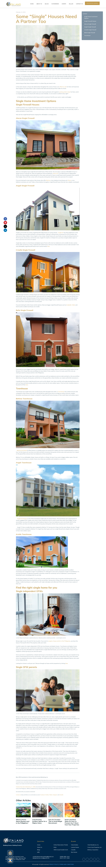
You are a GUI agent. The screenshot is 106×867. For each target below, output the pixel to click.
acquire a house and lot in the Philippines (59, 641)
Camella (73, 849)
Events (64, 4)
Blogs (47, 4)
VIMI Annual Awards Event (61, 849)
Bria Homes (74, 852)
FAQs (55, 847)
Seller (71, 4)
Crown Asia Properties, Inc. (94, 847)
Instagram (54, 794)
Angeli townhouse (22, 518)
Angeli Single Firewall (90, 27)
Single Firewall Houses (90, 21)
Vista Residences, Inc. (93, 845)
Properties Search (92, 3)
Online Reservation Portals (61, 845)
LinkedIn (61, 794)
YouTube (47, 794)
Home (32, 4)
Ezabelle (69, 305)
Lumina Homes (75, 847)
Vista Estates (74, 845)
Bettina (48, 180)
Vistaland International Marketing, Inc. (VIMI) (25, 786)
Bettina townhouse (22, 450)
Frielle (73, 305)
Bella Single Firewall (89, 32)
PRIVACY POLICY (53, 864)
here (48, 246)
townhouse (61, 391)
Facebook (42, 794)
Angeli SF (60, 232)
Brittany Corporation (92, 849)
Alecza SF (55, 173)
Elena (69, 180)
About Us (39, 4)
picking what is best (65, 92)
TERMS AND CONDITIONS (66, 864)
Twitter (50, 794)
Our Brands (55, 4)
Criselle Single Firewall (90, 29)
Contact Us (79, 4)
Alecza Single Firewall (90, 24)
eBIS (38, 852)
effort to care (63, 86)
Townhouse (87, 35)
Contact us (18, 794)
